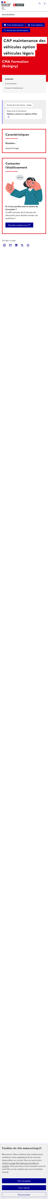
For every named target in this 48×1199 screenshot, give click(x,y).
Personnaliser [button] (24, 1194)
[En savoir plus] (9, 117)
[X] (22, 245)
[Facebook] (28, 245)
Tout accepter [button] (24, 1180)
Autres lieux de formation (17, 30)
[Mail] (10, 245)
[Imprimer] (4, 245)
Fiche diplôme (37, 25)
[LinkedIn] (16, 245)
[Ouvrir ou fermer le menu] (45, 3)
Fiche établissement (15, 25)
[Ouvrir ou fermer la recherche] (40, 3)
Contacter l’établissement (14, 88)
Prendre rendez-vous (18, 225)
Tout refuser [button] (24, 1187)
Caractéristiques (11, 83)
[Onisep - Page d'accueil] (18, 5)
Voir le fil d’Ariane (8, 14)
